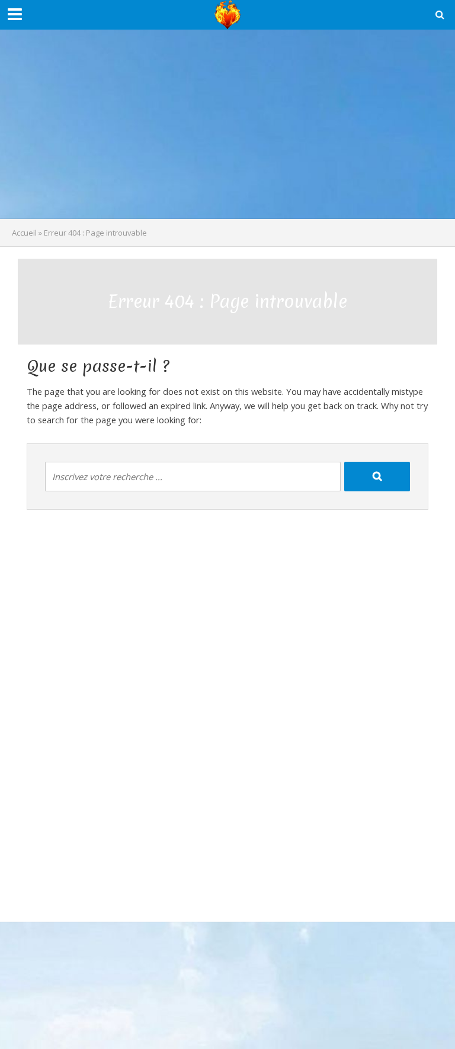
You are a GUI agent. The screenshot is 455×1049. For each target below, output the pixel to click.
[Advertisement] (227, 124)
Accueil (24, 232)
